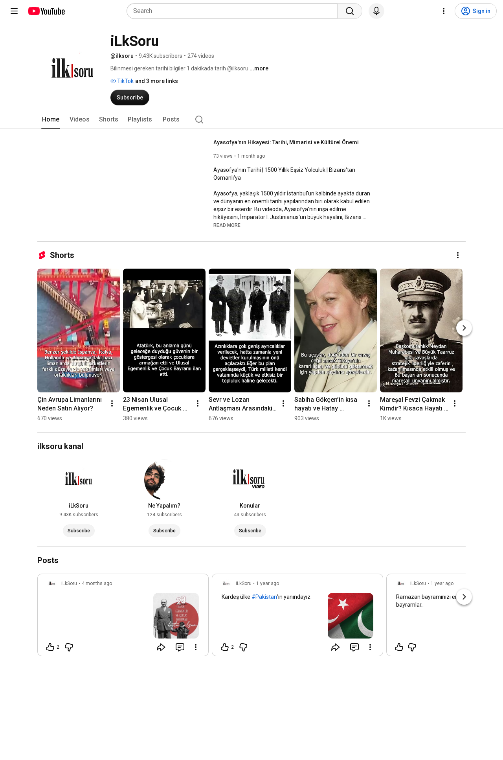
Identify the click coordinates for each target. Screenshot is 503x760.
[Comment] (180, 647)
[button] (226, 225)
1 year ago (267, 583)
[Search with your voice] (376, 11)
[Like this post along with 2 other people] (50, 647)
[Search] (349, 11)
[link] (123, 617)
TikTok (125, 81)
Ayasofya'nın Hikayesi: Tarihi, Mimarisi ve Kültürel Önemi (286, 142)
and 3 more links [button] (156, 81)
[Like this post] (399, 647)
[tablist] (251, 119)
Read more (226, 225)
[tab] (50, 119)
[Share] (161, 647)
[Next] (464, 328)
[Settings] (443, 11)
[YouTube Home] (46, 11)
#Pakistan (264, 597)
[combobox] (234, 11)
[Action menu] (196, 647)
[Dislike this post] (68, 647)
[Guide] (14, 11)
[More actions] (458, 255)
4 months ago (97, 583)
